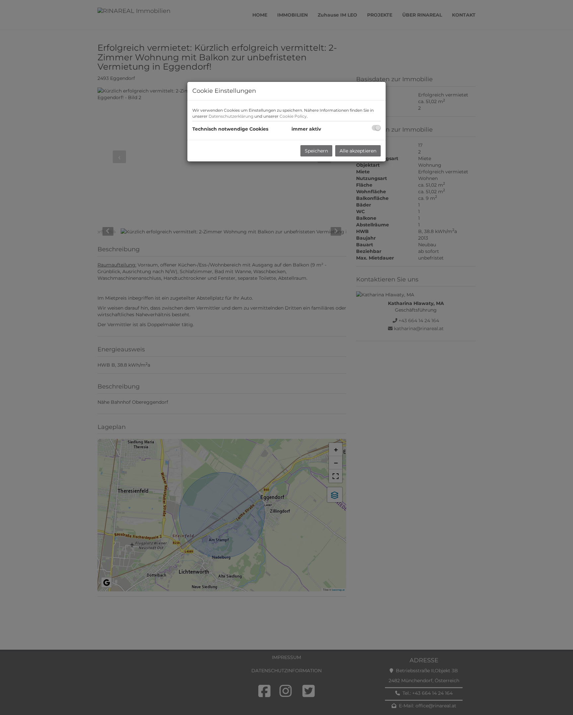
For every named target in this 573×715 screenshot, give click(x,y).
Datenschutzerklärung (231, 116)
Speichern (316, 151)
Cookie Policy (293, 116)
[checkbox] (376, 128)
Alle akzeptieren (358, 151)
